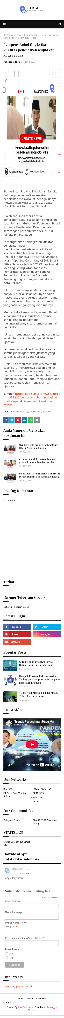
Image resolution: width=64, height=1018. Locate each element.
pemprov (18, 35)
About (30, 998)
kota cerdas (35, 411)
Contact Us (41, 998)
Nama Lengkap (13, 912)
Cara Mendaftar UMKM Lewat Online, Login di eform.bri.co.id (36, 663)
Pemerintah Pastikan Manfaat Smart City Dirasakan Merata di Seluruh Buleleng (40, 475)
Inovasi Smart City (19, 411)
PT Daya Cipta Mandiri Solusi (14, 795)
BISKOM (7, 788)
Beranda (7, 35)
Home (21, 998)
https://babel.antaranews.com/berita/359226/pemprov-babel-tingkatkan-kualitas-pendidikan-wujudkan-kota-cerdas (31, 399)
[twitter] (47, 627)
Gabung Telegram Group (16, 606)
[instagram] (47, 634)
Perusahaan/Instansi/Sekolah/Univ (24, 938)
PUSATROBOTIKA (42, 788)
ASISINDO (36, 797)
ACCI (35, 801)
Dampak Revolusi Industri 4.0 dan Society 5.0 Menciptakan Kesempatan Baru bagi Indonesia (39, 679)
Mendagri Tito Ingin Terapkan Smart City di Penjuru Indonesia (38, 446)
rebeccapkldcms (13, 61)
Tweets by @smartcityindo (18, 986)
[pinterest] (17, 634)
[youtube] (17, 642)
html (11, 953)
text (11, 957)
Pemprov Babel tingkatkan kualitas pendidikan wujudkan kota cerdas (37, 461)
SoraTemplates (25, 1007)
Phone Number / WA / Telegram (16, 924)
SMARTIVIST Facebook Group (45, 822)
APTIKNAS (38, 793)
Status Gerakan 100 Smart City (16, 843)
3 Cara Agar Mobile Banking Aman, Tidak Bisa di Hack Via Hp (38, 694)
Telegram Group (11, 820)
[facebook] (17, 627)
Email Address (14, 901)
